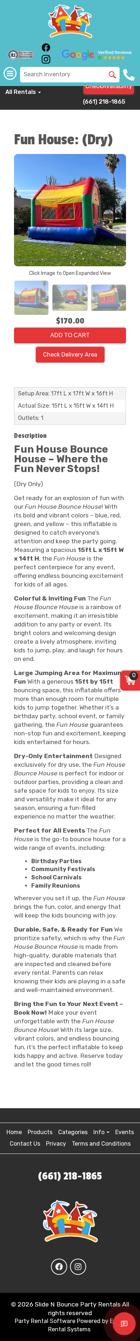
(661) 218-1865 (104, 101)
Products (40, 1132)
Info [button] (99, 1132)
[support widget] (124, 1323)
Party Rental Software (45, 1321)
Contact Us (25, 1143)
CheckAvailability (108, 86)
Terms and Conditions (101, 1143)
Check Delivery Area (70, 354)
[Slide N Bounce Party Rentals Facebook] (46, 49)
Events (124, 1132)
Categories (73, 1132)
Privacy (56, 1143)
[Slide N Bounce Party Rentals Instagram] (46, 62)
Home (14, 1132)
